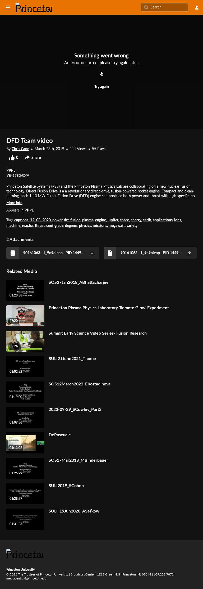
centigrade (54, 226)
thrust (40, 226)
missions (100, 226)
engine (100, 220)
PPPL (29, 210)
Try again (101, 87)
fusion (75, 220)
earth (147, 220)
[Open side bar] (7, 7)
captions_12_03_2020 (32, 220)
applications (163, 220)
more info (14, 203)
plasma (88, 220)
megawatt (117, 226)
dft (66, 220)
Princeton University (20, 569)
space (124, 220)
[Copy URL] (101, 74)
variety (131, 226)
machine (13, 226)
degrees (71, 226)
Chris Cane (20, 149)
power (57, 220)
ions (177, 220)
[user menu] (196, 7)
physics (85, 226)
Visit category (17, 175)
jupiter (113, 220)
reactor (27, 226)
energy (136, 220)
